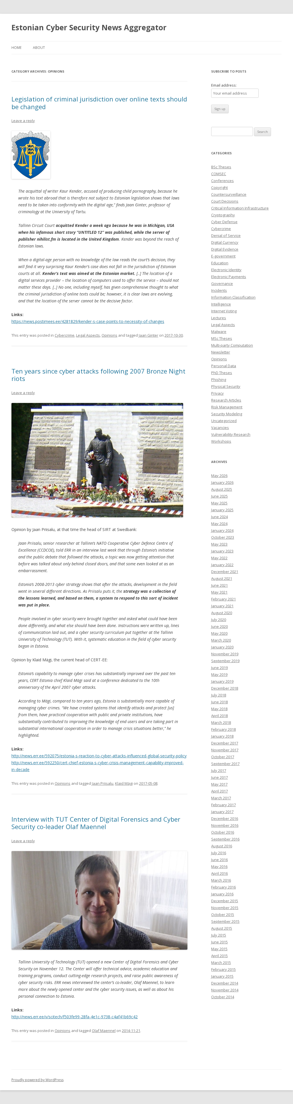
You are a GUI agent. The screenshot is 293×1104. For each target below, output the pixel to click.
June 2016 (219, 859)
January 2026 (222, 482)
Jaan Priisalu (102, 783)
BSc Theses (221, 166)
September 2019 (225, 660)
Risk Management (226, 407)
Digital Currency (224, 242)
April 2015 (219, 955)
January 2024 (222, 530)
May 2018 (219, 708)
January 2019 (222, 681)
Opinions (109, 335)
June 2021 (219, 585)
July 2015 (218, 935)
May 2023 (219, 544)
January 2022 (222, 564)
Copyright (219, 187)
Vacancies (220, 427)
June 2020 (219, 626)
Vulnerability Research (230, 434)
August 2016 (221, 846)
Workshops (221, 441)
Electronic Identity (226, 269)
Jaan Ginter (148, 335)
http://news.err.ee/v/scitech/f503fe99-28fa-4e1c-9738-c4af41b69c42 (74, 1016)
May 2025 (219, 503)
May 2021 (219, 592)
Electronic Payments (228, 276)
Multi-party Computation (232, 345)
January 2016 (222, 894)
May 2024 (219, 523)
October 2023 (222, 537)
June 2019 (219, 667)
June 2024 (219, 516)
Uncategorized (224, 420)
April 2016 (219, 873)
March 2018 (221, 722)
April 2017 (219, 791)
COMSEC (218, 173)
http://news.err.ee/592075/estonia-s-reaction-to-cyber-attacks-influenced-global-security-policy (99, 755)
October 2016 (222, 832)
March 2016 (221, 880)
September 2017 (225, 763)
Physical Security (225, 386)
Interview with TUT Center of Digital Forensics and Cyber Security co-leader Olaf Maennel (95, 823)
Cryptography (223, 214)
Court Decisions (224, 201)
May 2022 (219, 557)
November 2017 (224, 749)
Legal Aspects (88, 335)
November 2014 (224, 990)
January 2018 (222, 736)
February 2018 (223, 729)
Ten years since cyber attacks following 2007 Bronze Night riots (98, 375)
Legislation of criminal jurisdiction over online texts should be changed (99, 103)
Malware (218, 331)
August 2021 (221, 578)
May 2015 (219, 948)
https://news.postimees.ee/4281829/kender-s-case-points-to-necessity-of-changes (87, 321)
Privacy (217, 393)
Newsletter (220, 352)
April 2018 (219, 715)
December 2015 (224, 900)
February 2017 (223, 804)
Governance (222, 283)
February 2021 (223, 599)
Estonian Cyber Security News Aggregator (89, 27)
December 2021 (224, 571)
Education (219, 262)
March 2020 (221, 640)
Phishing (218, 379)
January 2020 (222, 647)
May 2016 (219, 866)
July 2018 (218, 695)
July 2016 (218, 852)
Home (16, 47)
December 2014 (224, 983)
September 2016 (225, 839)
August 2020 (221, 612)
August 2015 (221, 928)
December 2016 (224, 818)
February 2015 (223, 969)
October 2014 (222, 996)
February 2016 (223, 887)
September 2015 (225, 921)
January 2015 (222, 976)
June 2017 (219, 777)
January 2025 (222, 509)
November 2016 (224, 825)
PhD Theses (221, 372)
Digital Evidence (224, 249)
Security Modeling (226, 413)
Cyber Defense (224, 221)
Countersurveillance (228, 194)
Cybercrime (64, 335)
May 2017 (219, 784)
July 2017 (218, 770)
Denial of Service (226, 235)
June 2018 (219, 701)
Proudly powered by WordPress (37, 1079)
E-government (223, 256)
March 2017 (221, 797)
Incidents (219, 290)
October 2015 (222, 914)
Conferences (222, 180)
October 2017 (222, 756)
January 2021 (222, 605)
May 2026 (219, 475)
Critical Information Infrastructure (240, 208)
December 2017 (224, 743)
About (39, 47)
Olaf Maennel (104, 1030)
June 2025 (219, 496)
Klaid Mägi (124, 783)
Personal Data (223, 365)
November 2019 (224, 653)
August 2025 (221, 489)
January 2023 (222, 551)
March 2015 (221, 962)
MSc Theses (221, 338)
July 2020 (218, 619)
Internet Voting (224, 311)
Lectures (218, 317)
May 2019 (219, 674)
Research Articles (226, 400)
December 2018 (224, 688)
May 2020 (219, 633)
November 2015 (224, 907)
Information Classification (233, 297)
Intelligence (221, 304)
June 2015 (219, 942)
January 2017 (222, 811)
